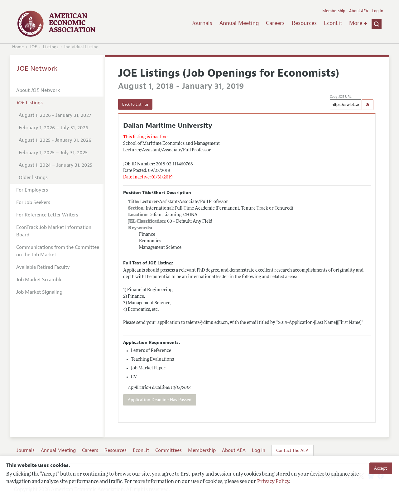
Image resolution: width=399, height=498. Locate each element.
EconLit (333, 23)
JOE (33, 47)
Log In (377, 10)
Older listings (33, 177)
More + (358, 23)
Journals (202, 23)
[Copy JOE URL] (367, 104)
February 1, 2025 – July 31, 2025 (53, 152)
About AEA (358, 10)
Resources (304, 23)
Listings (50, 47)
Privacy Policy (273, 481)
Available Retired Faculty (43, 267)
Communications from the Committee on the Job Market (57, 251)
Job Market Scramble (39, 280)
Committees (168, 450)
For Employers (32, 190)
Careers (275, 23)
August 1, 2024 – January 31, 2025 (55, 165)
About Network (38, 90)
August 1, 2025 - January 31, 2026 (55, 140)
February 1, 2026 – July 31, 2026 (53, 128)
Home (18, 47)
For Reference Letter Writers (47, 215)
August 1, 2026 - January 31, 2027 (55, 115)
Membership (333, 10)
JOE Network (37, 68)
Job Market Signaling (39, 292)
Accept (380, 468)
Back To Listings (135, 104)
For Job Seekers (33, 202)
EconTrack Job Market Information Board (53, 231)
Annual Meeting (239, 23)
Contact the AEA (292, 450)
